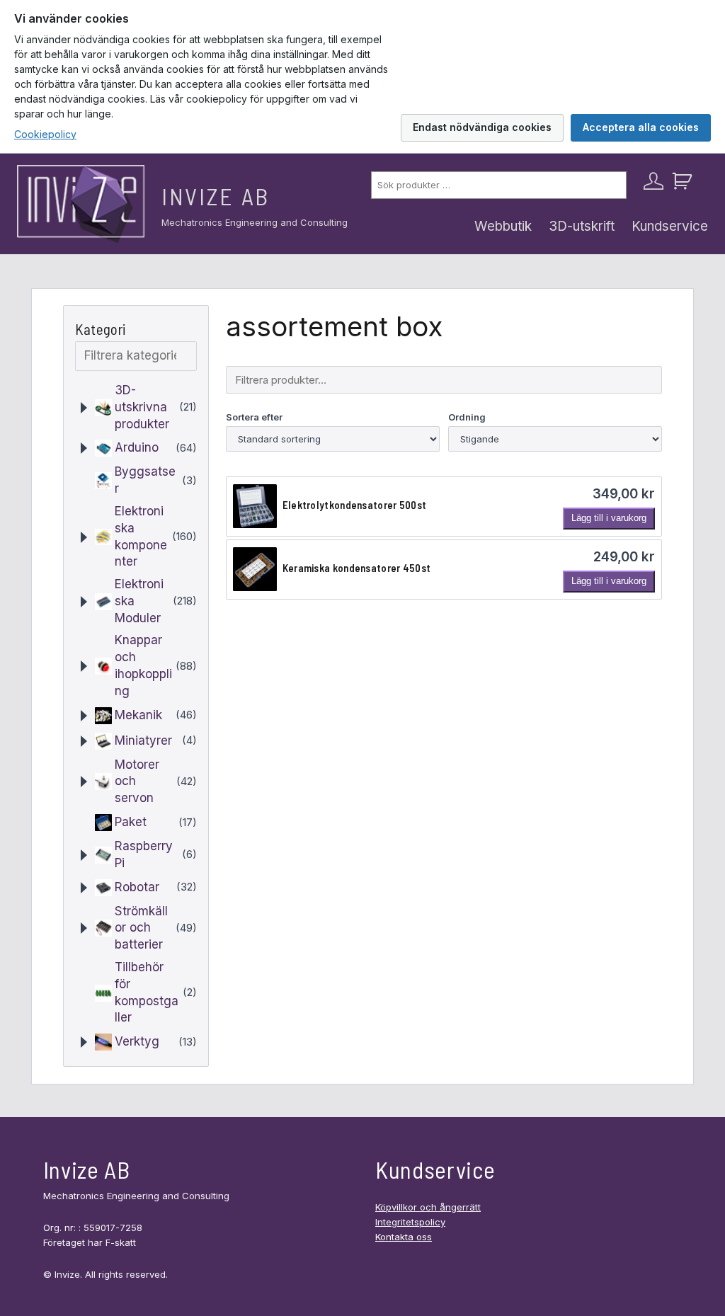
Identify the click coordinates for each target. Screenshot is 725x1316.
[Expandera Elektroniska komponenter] (83, 537)
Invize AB (215, 196)
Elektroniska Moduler (139, 601)
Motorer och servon (137, 781)
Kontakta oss (403, 1236)
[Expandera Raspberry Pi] (83, 855)
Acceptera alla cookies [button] (641, 127)
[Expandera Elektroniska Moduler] (83, 601)
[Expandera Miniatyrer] (83, 741)
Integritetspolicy (410, 1222)
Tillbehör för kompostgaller (146, 992)
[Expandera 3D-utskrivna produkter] (83, 407)
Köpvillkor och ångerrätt (428, 1207)
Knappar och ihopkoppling (143, 665)
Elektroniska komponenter (141, 536)
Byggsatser (145, 480)
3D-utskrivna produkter (142, 407)
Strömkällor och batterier (141, 928)
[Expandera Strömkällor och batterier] (83, 928)
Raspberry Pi (144, 854)
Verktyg (137, 1041)
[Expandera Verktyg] (83, 1042)
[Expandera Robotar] (83, 887)
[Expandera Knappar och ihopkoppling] (83, 666)
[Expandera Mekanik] (83, 715)
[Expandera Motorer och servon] (83, 781)
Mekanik (138, 715)
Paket (131, 822)
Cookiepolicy (45, 134)
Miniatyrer (143, 740)
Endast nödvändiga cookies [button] (482, 127)
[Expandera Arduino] (83, 448)
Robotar (137, 887)
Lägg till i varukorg (608, 518)
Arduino (137, 447)
